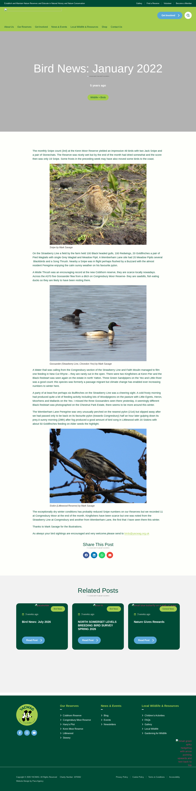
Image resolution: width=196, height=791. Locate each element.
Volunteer (167, 3)
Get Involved (41, 27)
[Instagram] (27, 733)
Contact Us (116, 27)
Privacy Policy (122, 777)
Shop (104, 27)
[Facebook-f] (20, 733)
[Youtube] (34, 733)
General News (168, 609)
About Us (9, 27)
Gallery (139, 3)
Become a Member (184, 3)
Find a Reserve (153, 3)
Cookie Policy (138, 777)
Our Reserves (24, 27)
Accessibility (174, 777)
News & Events (59, 27)
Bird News (58, 609)
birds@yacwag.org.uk (136, 533)
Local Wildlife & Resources (84, 27)
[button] (86, 555)
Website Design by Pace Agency (29, 781)
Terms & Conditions (156, 777)
